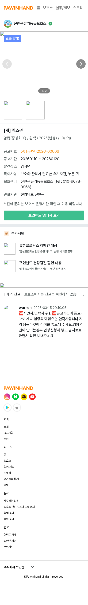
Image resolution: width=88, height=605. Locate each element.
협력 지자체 (10, 534)
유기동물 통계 (11, 479)
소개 (6, 426)
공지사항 (8, 432)
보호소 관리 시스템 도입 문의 (19, 506)
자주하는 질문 (11, 500)
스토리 (78, 8)
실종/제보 (63, 8)
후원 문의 (9, 519)
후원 (6, 439)
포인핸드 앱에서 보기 (44, 215)
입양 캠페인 (10, 540)
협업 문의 (9, 513)
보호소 (48, 8)
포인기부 (8, 547)
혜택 (6, 485)
